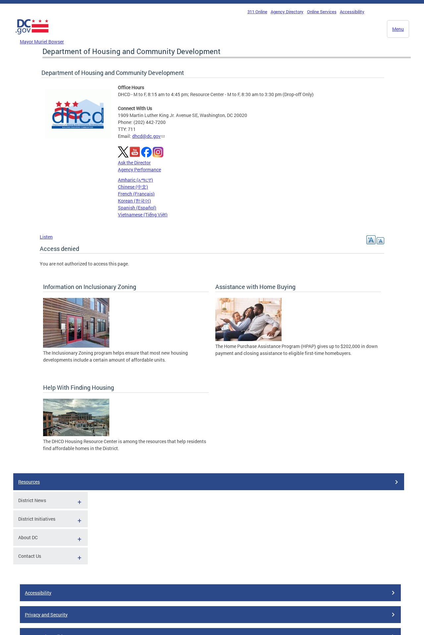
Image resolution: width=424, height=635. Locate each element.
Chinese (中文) (133, 187)
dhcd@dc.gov (146, 136)
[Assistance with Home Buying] (248, 339)
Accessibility (352, 12)
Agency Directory (287, 12)
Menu (398, 29)
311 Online (257, 12)
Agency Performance (139, 169)
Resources (29, 482)
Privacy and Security (46, 614)
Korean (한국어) (134, 201)
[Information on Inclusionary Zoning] (76, 346)
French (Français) (136, 194)
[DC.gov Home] (32, 36)
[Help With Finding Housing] (76, 434)
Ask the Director (134, 162)
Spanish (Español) (137, 207)
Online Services (322, 12)
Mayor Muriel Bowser (42, 41)
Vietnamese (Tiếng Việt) (143, 214)
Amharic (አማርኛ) (135, 180)
